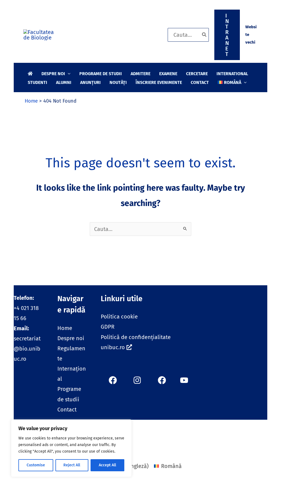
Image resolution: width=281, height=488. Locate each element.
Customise (36, 465)
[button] (227, 35)
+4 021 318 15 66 (26, 308)
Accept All (107, 465)
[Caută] (204, 34)
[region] (71, 448)
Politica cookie (119, 316)
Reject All (71, 465)
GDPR (107, 326)
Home (64, 328)
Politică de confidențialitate (136, 337)
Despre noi (70, 338)
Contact (67, 409)
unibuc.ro (113, 347)
